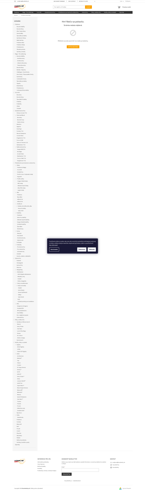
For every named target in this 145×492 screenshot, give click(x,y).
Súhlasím (92, 249)
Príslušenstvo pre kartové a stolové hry (25, 163)
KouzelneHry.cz (68, 481)
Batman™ (19, 358)
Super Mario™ (20, 385)
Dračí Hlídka (20, 313)
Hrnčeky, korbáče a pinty (23, 442)
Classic (19, 363)
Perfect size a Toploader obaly (25, 174)
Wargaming (19, 270)
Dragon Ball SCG (21, 149)
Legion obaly (21, 190)
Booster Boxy (20, 29)
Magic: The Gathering (20, 54)
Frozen (19, 406)
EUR (121, 1)
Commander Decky (21, 79)
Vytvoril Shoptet (127, 488)
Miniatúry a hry (21, 276)
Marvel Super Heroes (22, 388)
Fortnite (19, 422)
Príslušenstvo (20, 47)
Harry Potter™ (20, 376)
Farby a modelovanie (22, 283)
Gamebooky (20, 417)
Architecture (20, 356)
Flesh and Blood (21, 115)
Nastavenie (54, 249)
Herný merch (20, 340)
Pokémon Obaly (21, 45)
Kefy (19, 299)
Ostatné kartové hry (20, 111)
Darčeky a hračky (21, 52)
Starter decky (20, 122)
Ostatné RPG (20, 308)
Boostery (19, 95)
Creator (19, 365)
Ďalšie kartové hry (21, 147)
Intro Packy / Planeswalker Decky (25, 74)
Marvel (19, 324)
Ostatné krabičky (21, 224)
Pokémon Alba (20, 42)
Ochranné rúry (20, 251)
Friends (19, 404)
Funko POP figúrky (21, 351)
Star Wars (19, 329)
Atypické (19, 177)
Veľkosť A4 (20, 199)
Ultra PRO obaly (21, 188)
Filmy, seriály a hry (19, 320)
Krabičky (19, 101)
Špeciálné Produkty (22, 99)
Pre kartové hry (21, 247)
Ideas (18, 379)
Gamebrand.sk (77, 481)
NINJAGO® (19, 392)
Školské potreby (21, 49)
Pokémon (17, 24)
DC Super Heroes (21, 367)
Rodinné (19, 261)
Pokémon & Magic (21, 167)
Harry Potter (20, 326)
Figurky (18, 83)
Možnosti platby (83, 1)
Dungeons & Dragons (22, 306)
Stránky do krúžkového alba (25, 206)
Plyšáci (18, 438)
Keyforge (19, 129)
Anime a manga (21, 338)
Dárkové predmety (21, 440)
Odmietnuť (81, 249)
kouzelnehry (116, 467)
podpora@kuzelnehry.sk (119, 462)
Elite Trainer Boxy (21, 31)
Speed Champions (21, 397)
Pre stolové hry (21, 249)
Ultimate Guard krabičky (23, 220)
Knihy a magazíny (22, 281)
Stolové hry (18, 258)
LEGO (18, 354)
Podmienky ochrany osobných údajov (46, 471)
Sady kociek (20, 240)
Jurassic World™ (21, 381)
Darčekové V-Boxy (21, 38)
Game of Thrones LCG (22, 142)
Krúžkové (19, 204)
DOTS (18, 372)
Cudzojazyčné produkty (23, 90)
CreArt (18, 431)
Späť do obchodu (73, 46)
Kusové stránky (22, 208)
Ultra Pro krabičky (21, 217)
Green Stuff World (22, 292)
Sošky (18, 349)
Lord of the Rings (21, 331)
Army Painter (21, 290)
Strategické (20, 263)
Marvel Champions (21, 133)
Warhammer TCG (21, 145)
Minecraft (19, 424)
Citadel (20, 288)
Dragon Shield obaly (23, 181)
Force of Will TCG (21, 158)
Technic (19, 401)
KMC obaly (20, 183)
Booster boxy (20, 120)
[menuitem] (17, 12)
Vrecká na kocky (21, 238)
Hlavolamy (19, 435)
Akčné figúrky (20, 347)
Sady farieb (21, 297)
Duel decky (19, 77)
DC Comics (20, 335)
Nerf (18, 426)
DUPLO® (19, 374)
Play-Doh (19, 433)
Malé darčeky (20, 40)
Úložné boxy (20, 229)
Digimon (19, 126)
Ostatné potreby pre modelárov (26, 301)
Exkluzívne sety (21, 408)
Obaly (18, 106)
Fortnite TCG (20, 131)
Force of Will (20, 140)
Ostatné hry (20, 172)
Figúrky (18, 345)
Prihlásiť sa (66, 474)
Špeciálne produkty (22, 36)
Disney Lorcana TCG (22, 113)
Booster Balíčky (21, 27)
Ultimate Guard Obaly (23, 186)
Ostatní (19, 279)
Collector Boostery (22, 63)
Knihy (18, 415)
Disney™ (19, 370)
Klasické (19, 233)
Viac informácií (53, 245)
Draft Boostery (21, 58)
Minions (19, 395)
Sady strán (20, 211)
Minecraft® (20, 390)
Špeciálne (19, 197)
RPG (18, 304)
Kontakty (39, 468)
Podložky (19, 104)
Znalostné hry (20, 317)
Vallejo (19, 295)
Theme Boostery (21, 65)
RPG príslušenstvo (21, 311)
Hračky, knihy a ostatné (21, 342)
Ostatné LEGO (20, 410)
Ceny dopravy (72, 1)
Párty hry (19, 267)
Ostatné (19, 108)
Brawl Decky (20, 86)
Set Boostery (20, 61)
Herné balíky (20, 33)
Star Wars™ (20, 399)
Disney (19, 333)
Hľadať (88, 7)
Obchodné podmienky (59, 1)
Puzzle (18, 429)
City (18, 360)
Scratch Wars (20, 136)
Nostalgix (19, 151)
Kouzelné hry (116, 465)
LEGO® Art (19, 383)
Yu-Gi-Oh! (17, 92)
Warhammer (20, 272)
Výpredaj (17, 445)
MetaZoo (19, 124)
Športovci (19, 413)
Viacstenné (20, 236)
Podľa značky (20, 179)
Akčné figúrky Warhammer (24, 274)
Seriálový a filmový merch (23, 322)
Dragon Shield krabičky (23, 222)
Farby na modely (22, 286)
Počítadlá (19, 242)
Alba (18, 192)
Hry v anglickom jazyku (22, 315)
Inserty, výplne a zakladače (24, 256)
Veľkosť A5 (20, 201)
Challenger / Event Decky (23, 72)
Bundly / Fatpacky (21, 70)
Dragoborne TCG (21, 138)
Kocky (18, 231)
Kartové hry (20, 265)
